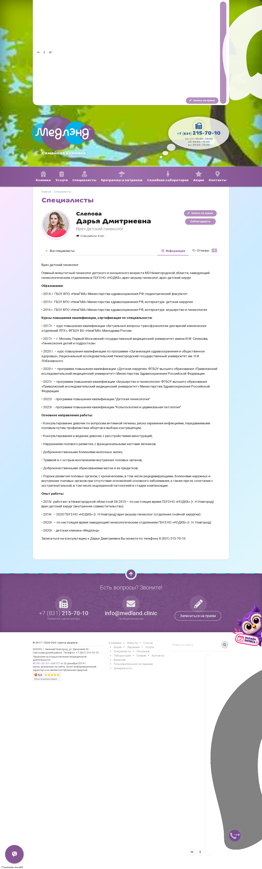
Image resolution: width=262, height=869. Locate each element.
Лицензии (133, 647)
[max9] (223, 53)
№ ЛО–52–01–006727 (46, 663)
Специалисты (62, 191)
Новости (132, 643)
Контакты (158, 655)
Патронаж (143, 651)
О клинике (115, 643)
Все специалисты (62, 251)
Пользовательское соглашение (133, 664)
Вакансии (120, 660)
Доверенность (123, 668)
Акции (118, 647)
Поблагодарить (200, 221)
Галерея (141, 655)
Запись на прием (204, 100)
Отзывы (206, 250)
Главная (46, 191)
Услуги (149, 647)
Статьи (148, 643)
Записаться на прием (198, 615)
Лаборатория (122, 655)
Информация (175, 251)
